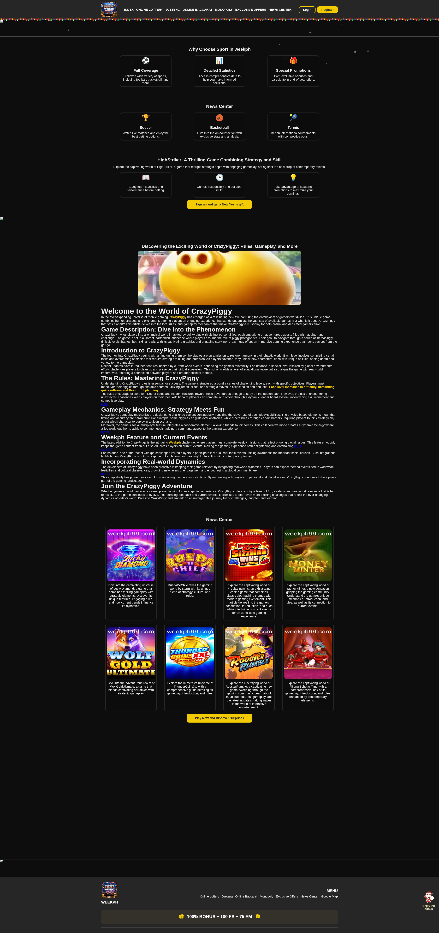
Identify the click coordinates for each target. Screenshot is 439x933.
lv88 (104, 404)
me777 (106, 474)
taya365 (106, 449)
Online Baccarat (197, 9)
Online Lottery (149, 9)
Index (129, 9)
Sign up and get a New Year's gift (219, 204)
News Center (280, 9)
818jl (297, 446)
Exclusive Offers (250, 9)
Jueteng (172, 9)
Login (307, 9)
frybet (105, 432)
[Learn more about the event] (219, 35)
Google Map (329, 896)
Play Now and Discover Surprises (219, 718)
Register (327, 9)
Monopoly (224, 9)
